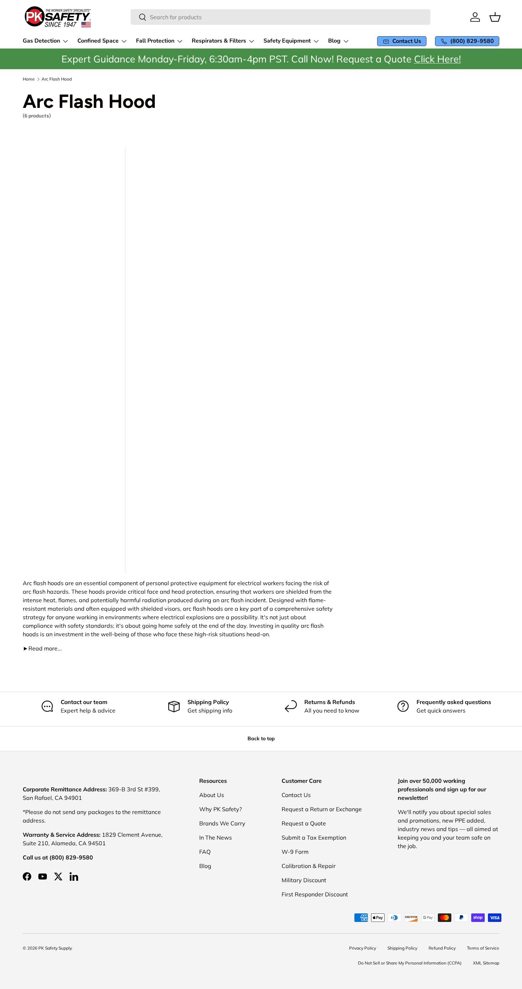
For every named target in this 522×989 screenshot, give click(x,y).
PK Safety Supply (54, 948)
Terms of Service (483, 948)
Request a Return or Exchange (322, 809)
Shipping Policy (402, 948)
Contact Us (296, 794)
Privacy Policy (362, 948)
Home (29, 79)
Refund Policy (442, 948)
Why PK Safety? (220, 809)
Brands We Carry (222, 823)
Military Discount (304, 880)
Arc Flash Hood (57, 79)
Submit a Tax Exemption (314, 837)
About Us (211, 794)
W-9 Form (295, 851)
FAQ (205, 851)
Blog (205, 865)
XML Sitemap (486, 963)
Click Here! (437, 59)
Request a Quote (304, 823)
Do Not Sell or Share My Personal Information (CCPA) (410, 963)
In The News (215, 837)
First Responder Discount (315, 894)
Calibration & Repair (309, 865)
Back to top (261, 738)
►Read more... (42, 648)
